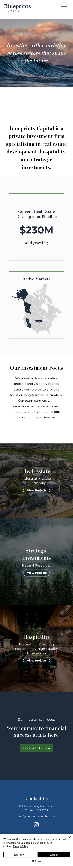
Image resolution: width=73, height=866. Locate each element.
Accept (54, 854)
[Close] (68, 839)
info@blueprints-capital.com (36, 816)
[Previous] (4, 481)
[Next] (68, 481)
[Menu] (64, 8)
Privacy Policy (20, 846)
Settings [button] (36, 861)
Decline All (19, 854)
